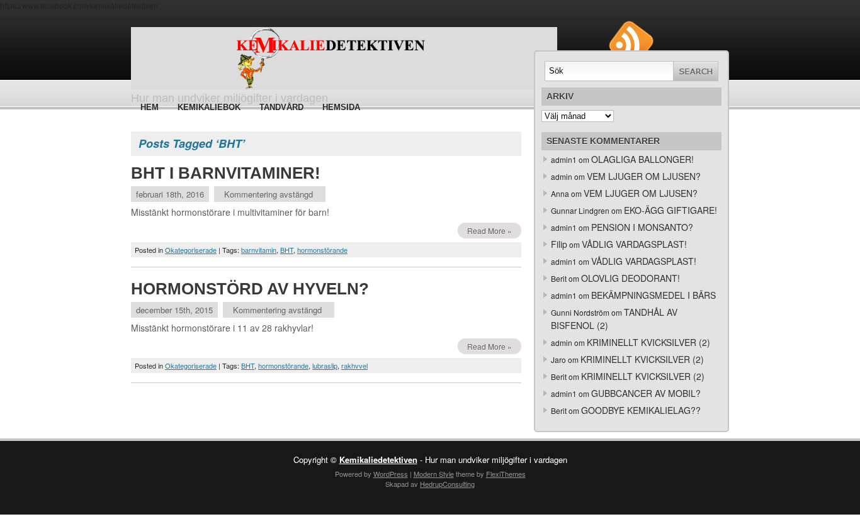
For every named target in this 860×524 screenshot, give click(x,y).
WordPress (390, 474)
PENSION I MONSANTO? (642, 227)
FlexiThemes (506, 474)
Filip (559, 244)
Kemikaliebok (209, 107)
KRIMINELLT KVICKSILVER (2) (648, 342)
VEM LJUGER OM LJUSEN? (644, 176)
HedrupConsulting (447, 484)
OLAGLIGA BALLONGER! (642, 159)
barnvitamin (258, 250)
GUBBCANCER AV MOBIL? (646, 393)
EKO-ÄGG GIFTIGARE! (670, 210)
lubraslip (324, 365)
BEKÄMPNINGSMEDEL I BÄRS (653, 295)
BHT (286, 250)
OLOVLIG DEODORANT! (630, 278)
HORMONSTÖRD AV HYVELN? (250, 288)
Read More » (489, 230)
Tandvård (281, 107)
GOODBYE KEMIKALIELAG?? (641, 410)
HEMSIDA (341, 107)
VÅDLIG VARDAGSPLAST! (634, 244)
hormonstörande (322, 250)
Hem (149, 107)
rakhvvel (354, 365)
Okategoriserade (191, 250)
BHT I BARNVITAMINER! (225, 173)
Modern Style (434, 474)
